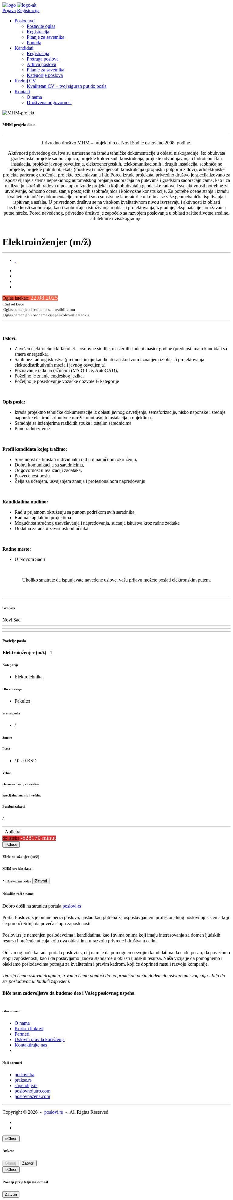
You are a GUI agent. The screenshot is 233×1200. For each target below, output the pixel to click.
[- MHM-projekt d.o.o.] (15, 260)
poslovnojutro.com (32, 1090)
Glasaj (10, 1163)
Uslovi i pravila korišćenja (40, 1039)
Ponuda (34, 42)
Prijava (9, 10)
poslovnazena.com (32, 1096)
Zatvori (41, 881)
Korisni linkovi (29, 1028)
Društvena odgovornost (49, 102)
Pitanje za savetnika (45, 37)
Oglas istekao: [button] (30, 298)
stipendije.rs (26, 1085)
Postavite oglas (41, 26)
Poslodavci (25, 20)
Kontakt (22, 91)
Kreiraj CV (25, 80)
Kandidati (24, 48)
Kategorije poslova (45, 75)
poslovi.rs (71, 905)
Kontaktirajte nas (31, 1044)
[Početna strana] (9, 5)
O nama (34, 97)
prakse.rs (23, 1080)
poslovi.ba (24, 1074)
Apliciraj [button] (12, 831)
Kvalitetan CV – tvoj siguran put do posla (66, 86)
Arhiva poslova (41, 64)
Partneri (22, 1034)
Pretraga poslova (43, 58)
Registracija (28, 10)
